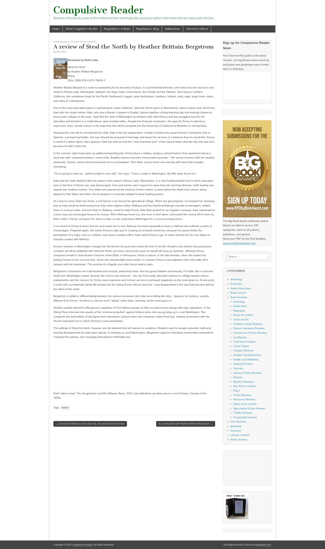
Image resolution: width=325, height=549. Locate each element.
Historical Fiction (243, 363)
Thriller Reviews (242, 412)
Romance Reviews (244, 399)
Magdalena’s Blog (147, 28)
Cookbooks (240, 337)
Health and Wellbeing (246, 359)
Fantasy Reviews (243, 350)
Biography (239, 310)
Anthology (236, 279)
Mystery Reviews (243, 381)
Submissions (172, 28)
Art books (236, 283)
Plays (236, 390)
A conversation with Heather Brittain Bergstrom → (186, 423)
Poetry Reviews (242, 395)
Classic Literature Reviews (249, 328)
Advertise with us (197, 28)
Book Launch (238, 292)
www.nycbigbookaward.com (239, 243)
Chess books (241, 319)
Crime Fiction (241, 346)
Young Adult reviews (245, 417)
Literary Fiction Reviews (83, 41)
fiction (65, 407)
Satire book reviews (245, 403)
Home (56, 28)
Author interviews (240, 288)
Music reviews (238, 439)
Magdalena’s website (117, 28)
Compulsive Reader (98, 10)
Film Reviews (238, 421)
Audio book (240, 306)
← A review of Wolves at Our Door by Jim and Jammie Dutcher (90, 423)
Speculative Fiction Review (249, 408)
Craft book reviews (244, 341)
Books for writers (243, 314)
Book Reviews (61, 41)
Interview (235, 430)
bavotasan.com (263, 545)
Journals (238, 368)
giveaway (235, 426)
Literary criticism (240, 434)
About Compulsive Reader (81, 28)
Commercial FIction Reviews (250, 332)
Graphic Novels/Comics (247, 354)
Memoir (237, 377)
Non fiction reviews (244, 386)
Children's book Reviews (247, 323)
